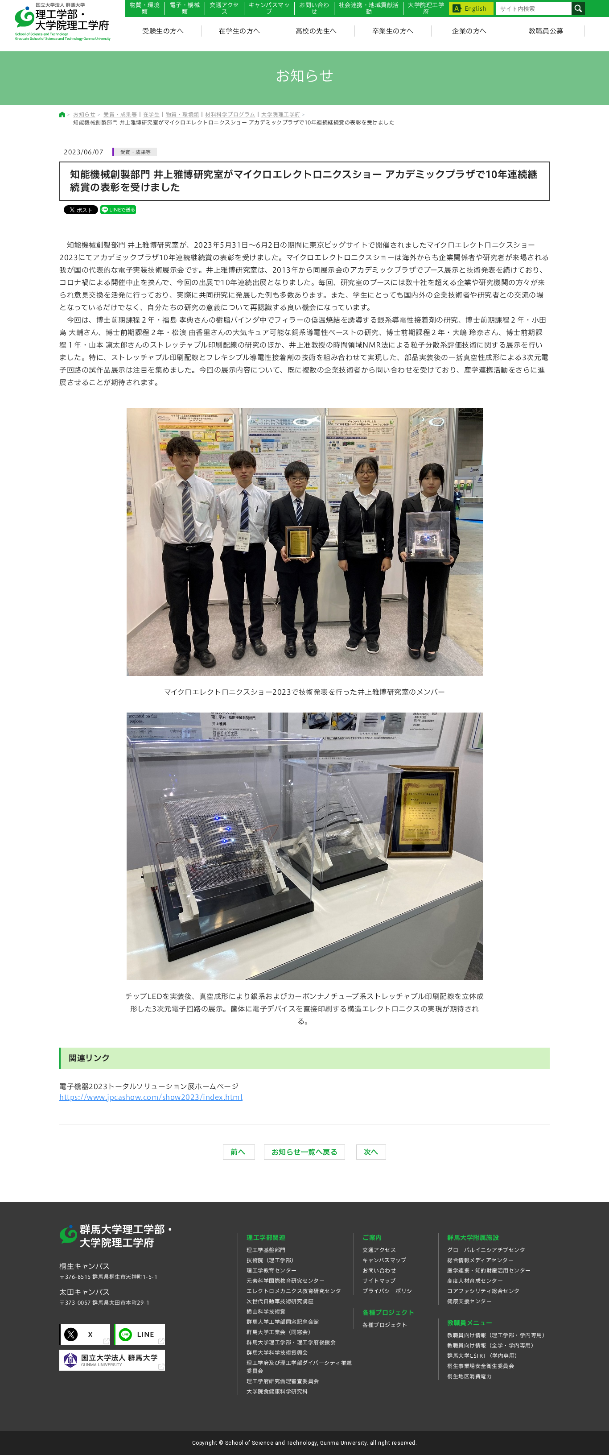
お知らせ (84, 114)
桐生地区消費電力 (469, 1376)
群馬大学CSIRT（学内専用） (483, 1355)
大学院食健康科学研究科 (277, 1391)
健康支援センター (469, 1301)
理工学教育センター (272, 1270)
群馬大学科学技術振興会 (277, 1352)
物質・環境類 (145, 8)
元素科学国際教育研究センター (286, 1280)
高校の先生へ (316, 31)
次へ (371, 1152)
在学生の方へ (239, 31)
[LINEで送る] (118, 209)
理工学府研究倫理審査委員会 (283, 1381)
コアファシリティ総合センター (486, 1290)
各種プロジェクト (384, 1324)
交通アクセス (379, 1249)
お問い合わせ (314, 8)
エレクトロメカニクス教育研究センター (297, 1290)
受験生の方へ (163, 31)
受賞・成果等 (120, 114)
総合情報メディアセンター (480, 1260)
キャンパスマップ (269, 8)
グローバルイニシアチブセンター (489, 1249)
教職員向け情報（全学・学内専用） (491, 1345)
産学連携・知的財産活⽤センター (489, 1270)
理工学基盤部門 (266, 1249)
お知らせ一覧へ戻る (305, 1152)
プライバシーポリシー (390, 1290)
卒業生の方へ (393, 31)
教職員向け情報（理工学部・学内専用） (497, 1335)
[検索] (578, 8)
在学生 (151, 114)
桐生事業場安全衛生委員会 (480, 1365)
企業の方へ (469, 31)
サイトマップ (378, 1280)
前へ (238, 1152)
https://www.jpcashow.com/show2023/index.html (151, 1097)
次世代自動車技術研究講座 (280, 1301)
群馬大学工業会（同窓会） (280, 1332)
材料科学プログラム (230, 114)
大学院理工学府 (280, 114)
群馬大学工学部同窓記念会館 (283, 1321)
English (476, 9)
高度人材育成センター (475, 1280)
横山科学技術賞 (266, 1311)
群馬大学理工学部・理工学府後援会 (291, 1342)
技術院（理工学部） (272, 1260)
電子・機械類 (185, 8)
